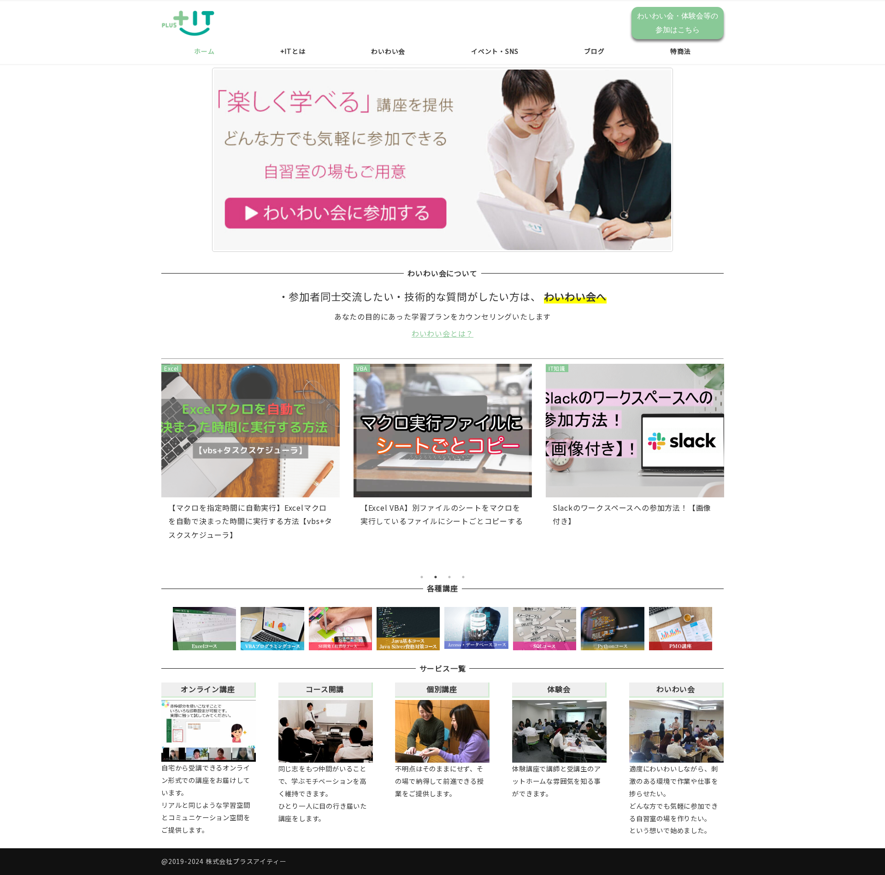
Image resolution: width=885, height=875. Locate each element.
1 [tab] (421, 577)
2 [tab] (435, 577)
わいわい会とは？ (442, 333)
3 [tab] (449, 577)
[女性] (442, 160)
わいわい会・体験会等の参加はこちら (677, 23)
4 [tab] (463, 577)
